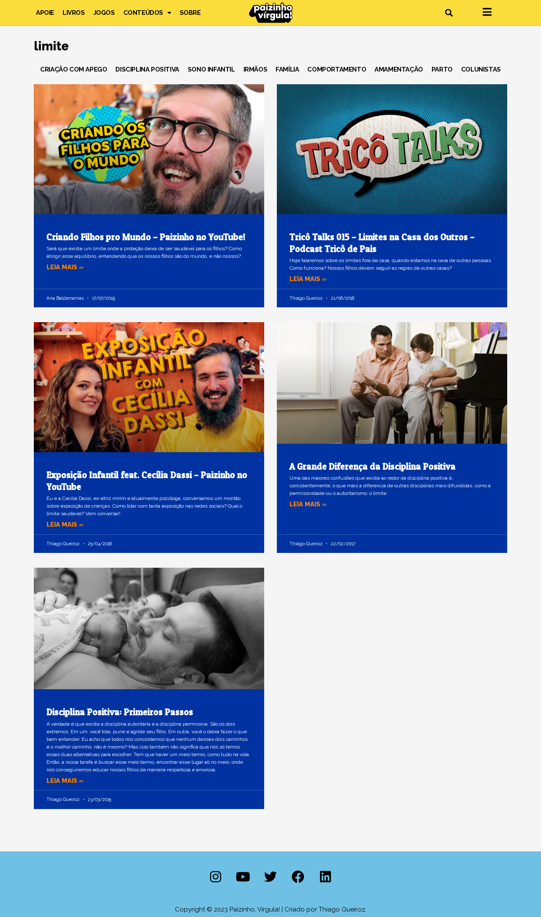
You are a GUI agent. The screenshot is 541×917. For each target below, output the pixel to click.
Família (287, 69)
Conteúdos (143, 13)
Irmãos (255, 69)
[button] (449, 13)
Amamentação (398, 69)
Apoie (45, 13)
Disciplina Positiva (147, 69)
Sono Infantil (211, 69)
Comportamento (336, 69)
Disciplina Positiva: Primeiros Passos (119, 712)
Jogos (104, 13)
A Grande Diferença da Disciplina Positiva (373, 466)
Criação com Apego (73, 69)
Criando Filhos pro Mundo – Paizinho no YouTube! (145, 237)
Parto (442, 69)
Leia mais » (65, 267)
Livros (74, 13)
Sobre (190, 13)
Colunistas (481, 69)
